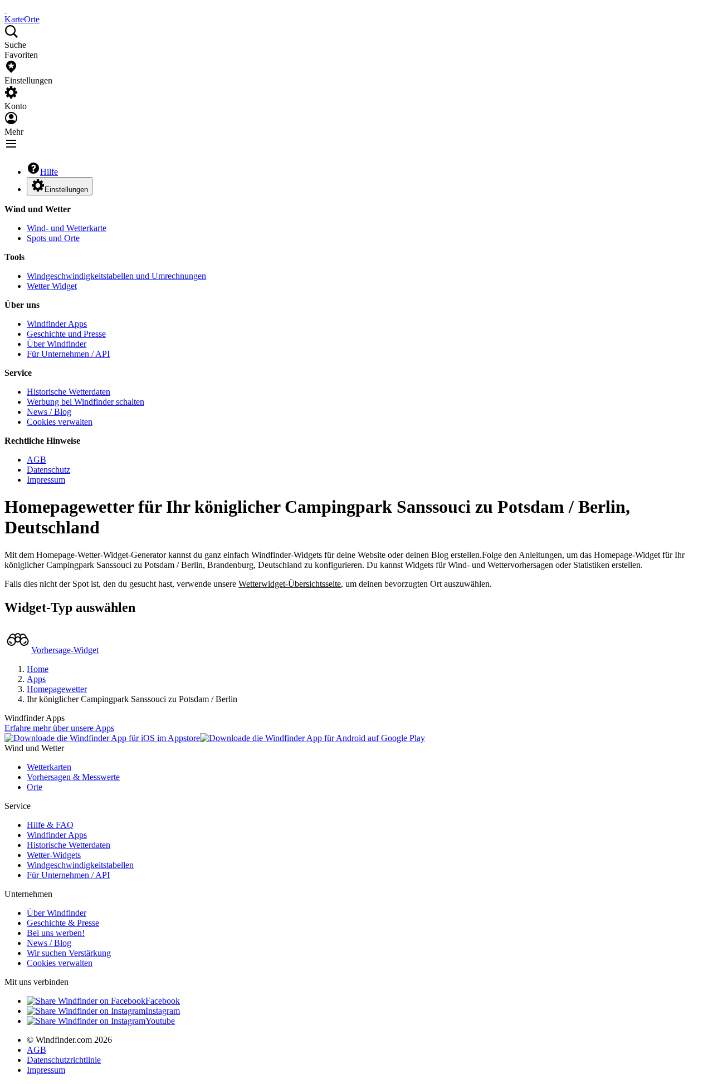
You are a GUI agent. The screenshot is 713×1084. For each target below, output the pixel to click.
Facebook (162, 1000)
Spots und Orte (53, 238)
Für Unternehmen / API (68, 354)
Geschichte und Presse (66, 334)
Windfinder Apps (57, 323)
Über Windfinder (56, 344)
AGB (36, 459)
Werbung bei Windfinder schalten (85, 401)
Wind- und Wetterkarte (66, 228)
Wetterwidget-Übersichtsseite (289, 583)
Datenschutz (48, 469)
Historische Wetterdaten (68, 391)
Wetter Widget (52, 286)
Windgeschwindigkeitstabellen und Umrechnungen (116, 276)
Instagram (162, 1011)
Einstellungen (66, 189)
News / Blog (49, 411)
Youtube (160, 1021)
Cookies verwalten (59, 421)
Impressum (46, 479)
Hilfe (49, 171)
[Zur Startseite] (5, 9)
